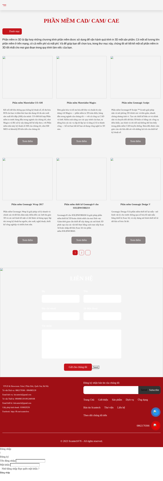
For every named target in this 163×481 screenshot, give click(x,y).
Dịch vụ (130, 399)
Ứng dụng (143, 399)
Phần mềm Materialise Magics (81, 103)
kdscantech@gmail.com (22, 403)
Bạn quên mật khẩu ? (28, 468)
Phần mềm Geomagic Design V (135, 204)
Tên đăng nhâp (7, 460)
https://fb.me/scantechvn (20, 411)
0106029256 (25, 407)
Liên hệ (121, 407)
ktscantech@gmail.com (22, 395)
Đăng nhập (5, 472)
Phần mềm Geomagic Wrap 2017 (27, 204)
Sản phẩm (117, 399)
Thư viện (108, 407)
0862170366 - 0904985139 (25, 390)
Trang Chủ (88, 399)
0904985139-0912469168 (25, 399)
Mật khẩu (5, 464)
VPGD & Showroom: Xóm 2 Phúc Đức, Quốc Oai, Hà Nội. (26, 386)
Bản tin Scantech (91, 407)
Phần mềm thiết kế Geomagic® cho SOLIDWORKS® (81, 206)
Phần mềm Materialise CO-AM (27, 103)
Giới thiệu (103, 399)
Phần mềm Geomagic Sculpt (135, 103)
